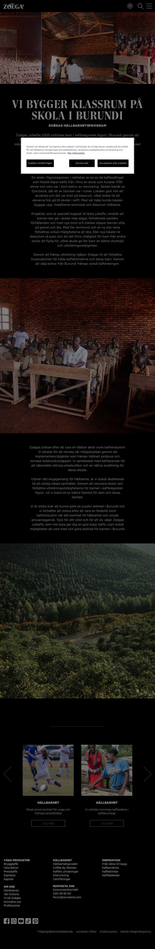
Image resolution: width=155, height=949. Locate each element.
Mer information (76, 153)
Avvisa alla (82, 163)
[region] (77, 156)
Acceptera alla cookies (113, 163)
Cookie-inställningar (40, 163)
